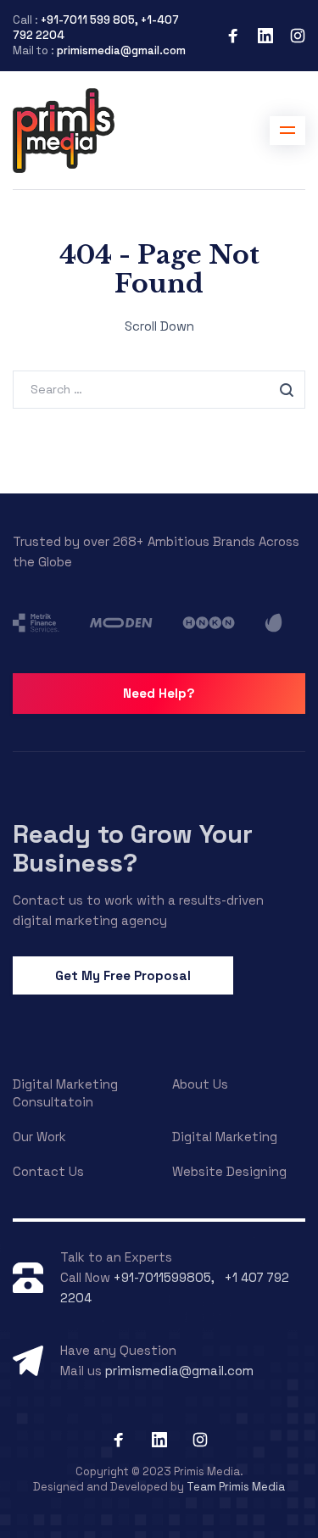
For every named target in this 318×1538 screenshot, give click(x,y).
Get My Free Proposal (123, 975)
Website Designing (229, 1171)
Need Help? (159, 693)
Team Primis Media (236, 1486)
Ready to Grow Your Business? (133, 848)
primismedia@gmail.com (121, 50)
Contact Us (48, 1171)
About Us (200, 1084)
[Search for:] (159, 389)
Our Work (39, 1136)
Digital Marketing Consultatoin (65, 1093)
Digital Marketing (224, 1136)
